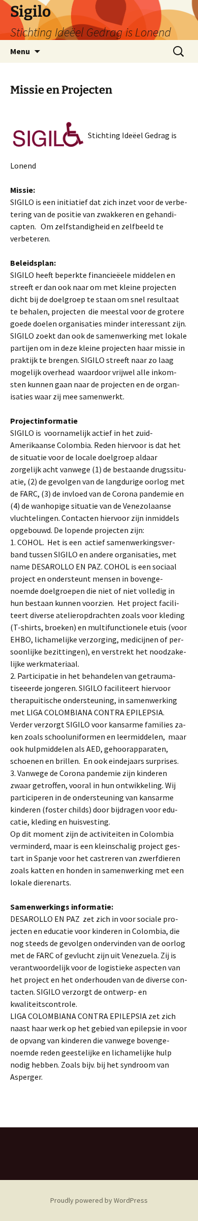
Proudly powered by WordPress (99, 1200)
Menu (20, 51)
